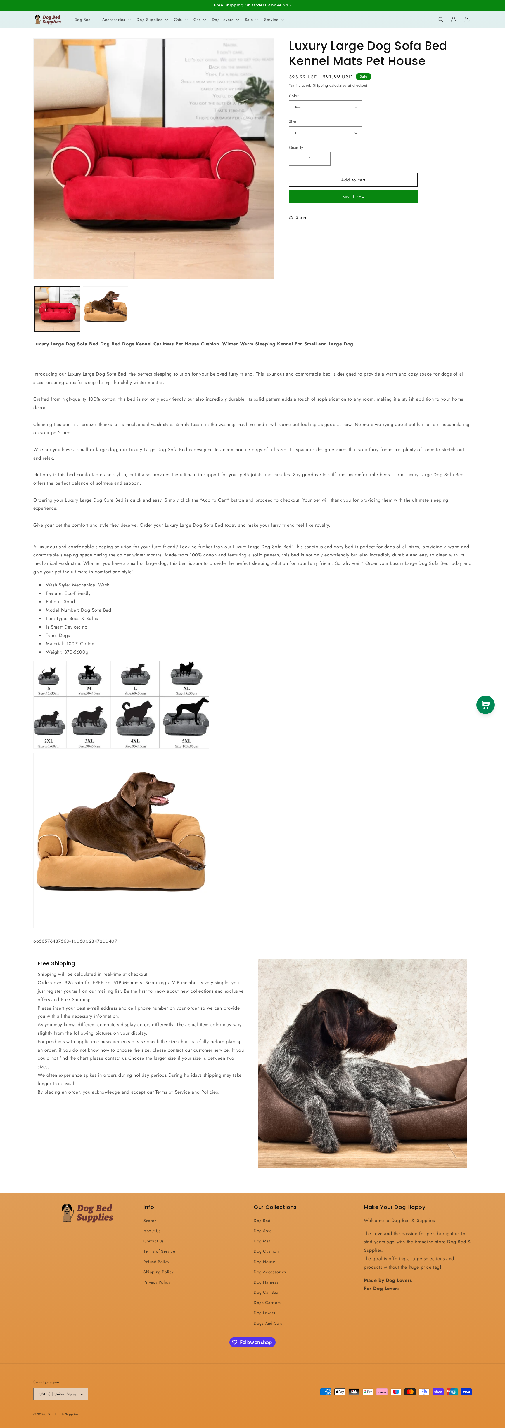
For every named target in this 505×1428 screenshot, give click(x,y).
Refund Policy (156, 1261)
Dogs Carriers (267, 1302)
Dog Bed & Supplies (63, 1414)
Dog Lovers (264, 1313)
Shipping (320, 85)
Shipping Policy (158, 1272)
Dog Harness (266, 1282)
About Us (152, 1230)
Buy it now (353, 196)
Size (292, 121)
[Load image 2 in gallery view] (105, 308)
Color (293, 96)
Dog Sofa (263, 1230)
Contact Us (153, 1241)
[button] (85, 19)
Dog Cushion (266, 1251)
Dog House (264, 1261)
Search (150, 1220)
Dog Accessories (270, 1272)
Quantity (296, 147)
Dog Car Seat (266, 1292)
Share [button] (301, 217)
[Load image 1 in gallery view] (57, 308)
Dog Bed (262, 1220)
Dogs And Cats (268, 1323)
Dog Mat (262, 1241)
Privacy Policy (156, 1282)
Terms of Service (159, 1251)
